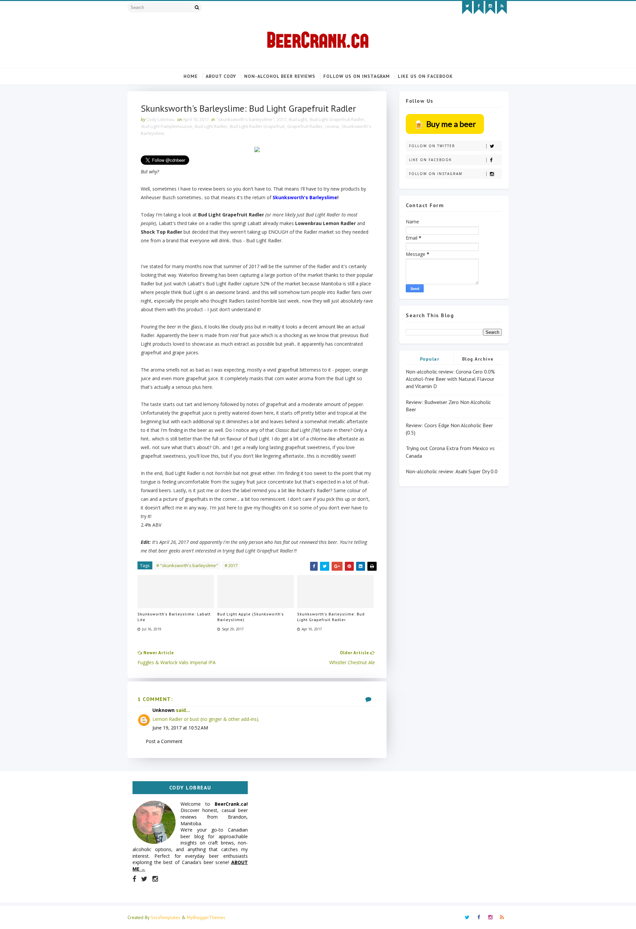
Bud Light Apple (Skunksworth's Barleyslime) (250, 616)
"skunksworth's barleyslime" (245, 119)
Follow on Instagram (435, 173)
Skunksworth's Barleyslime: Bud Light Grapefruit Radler (331, 616)
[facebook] (479, 7)
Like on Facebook (430, 159)
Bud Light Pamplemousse (166, 126)
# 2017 (231, 565)
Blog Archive (478, 359)
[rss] (502, 7)
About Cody (221, 76)
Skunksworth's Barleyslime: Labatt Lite (174, 616)
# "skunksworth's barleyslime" (187, 565)
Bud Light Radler (211, 126)
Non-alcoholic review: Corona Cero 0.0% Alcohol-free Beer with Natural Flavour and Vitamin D (450, 379)
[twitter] (467, 7)
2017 (281, 119)
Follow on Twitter (432, 146)
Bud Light (298, 119)
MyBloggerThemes (206, 917)
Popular (430, 359)
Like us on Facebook (425, 76)
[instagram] (490, 7)
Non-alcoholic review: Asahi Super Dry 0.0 (452, 471)
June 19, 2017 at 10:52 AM (180, 728)
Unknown (163, 710)
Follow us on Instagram (356, 76)
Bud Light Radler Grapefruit (257, 126)
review (332, 126)
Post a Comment (164, 741)
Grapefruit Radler (305, 126)
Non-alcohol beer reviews (279, 76)
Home (191, 76)
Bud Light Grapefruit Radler (337, 119)
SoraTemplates (165, 917)
